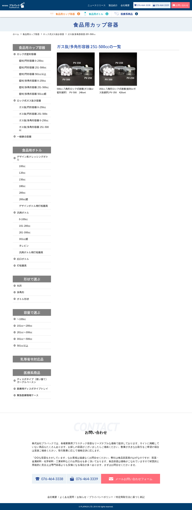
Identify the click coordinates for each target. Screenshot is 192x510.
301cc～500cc (24, 339)
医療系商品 (32, 372)
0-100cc (23, 219)
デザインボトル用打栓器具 (33, 206)
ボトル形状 (23, 299)
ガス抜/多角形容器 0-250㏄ (33, 120)
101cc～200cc (24, 325)
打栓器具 (22, 265)
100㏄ (22, 166)
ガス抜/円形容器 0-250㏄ (32, 107)
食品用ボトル (32, 150)
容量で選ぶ (32, 312)
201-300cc (24, 232)
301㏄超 (23, 239)
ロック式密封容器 (26, 54)
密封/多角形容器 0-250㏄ (32, 80)
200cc (22, 192)
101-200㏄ (24, 225)
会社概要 (125, 5)
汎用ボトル (23, 212)
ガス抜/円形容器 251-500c (33, 113)
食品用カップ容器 (32, 47)
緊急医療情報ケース (27, 395)
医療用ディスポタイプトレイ (32, 388)
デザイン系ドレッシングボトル (32, 158)
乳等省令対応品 (32, 359)
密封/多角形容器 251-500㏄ (34, 87)
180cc (22, 186)
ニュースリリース (97, 5)
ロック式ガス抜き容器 (29, 100)
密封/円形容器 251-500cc (32, 67)
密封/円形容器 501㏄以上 (32, 74)
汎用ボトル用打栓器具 (31, 252)
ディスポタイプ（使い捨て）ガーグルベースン (32, 380)
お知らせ (81, 497)
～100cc (21, 319)
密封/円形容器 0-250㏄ (31, 60)
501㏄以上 (22, 345)
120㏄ (22, 172)
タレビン (24, 245)
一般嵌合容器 (24, 136)
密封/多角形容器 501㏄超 (32, 94)
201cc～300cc (24, 332)
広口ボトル (23, 259)
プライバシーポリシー (101, 497)
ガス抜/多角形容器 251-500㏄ (34, 128)
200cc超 (23, 199)
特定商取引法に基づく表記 (130, 497)
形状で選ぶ (32, 279)
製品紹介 (113, 5)
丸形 (19, 285)
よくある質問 (67, 497)
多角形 (20, 292)
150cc (22, 179)
